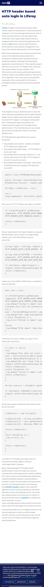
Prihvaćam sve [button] (9, 582)
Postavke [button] (32, 582)
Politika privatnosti (26, 577)
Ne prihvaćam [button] (21, 582)
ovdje (5, 575)
